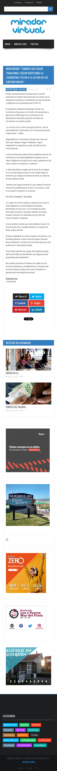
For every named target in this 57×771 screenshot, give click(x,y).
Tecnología (39, 61)
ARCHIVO (10, 89)
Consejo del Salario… (16, 407)
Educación (9, 61)
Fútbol (34, 735)
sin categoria (24, 745)
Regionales (10, 52)
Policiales (9, 745)
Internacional (37, 52)
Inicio (7, 44)
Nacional (23, 52)
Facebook (29, 2)
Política (34, 44)
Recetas (20, 730)
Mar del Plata (20, 44)
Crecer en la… (12, 373)
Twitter (39, 2)
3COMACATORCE (28, 761)
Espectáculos (10, 740)
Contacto (18, 2)
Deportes (22, 61)
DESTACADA (33, 730)
